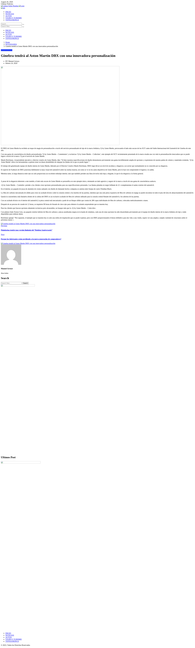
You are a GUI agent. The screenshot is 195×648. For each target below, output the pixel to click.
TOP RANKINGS (12, 20)
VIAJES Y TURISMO (13, 18)
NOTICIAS (9, 14)
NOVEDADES (11, 44)
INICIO (8, 12)
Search (25, 283)
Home (7, 42)
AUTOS (8, 16)
